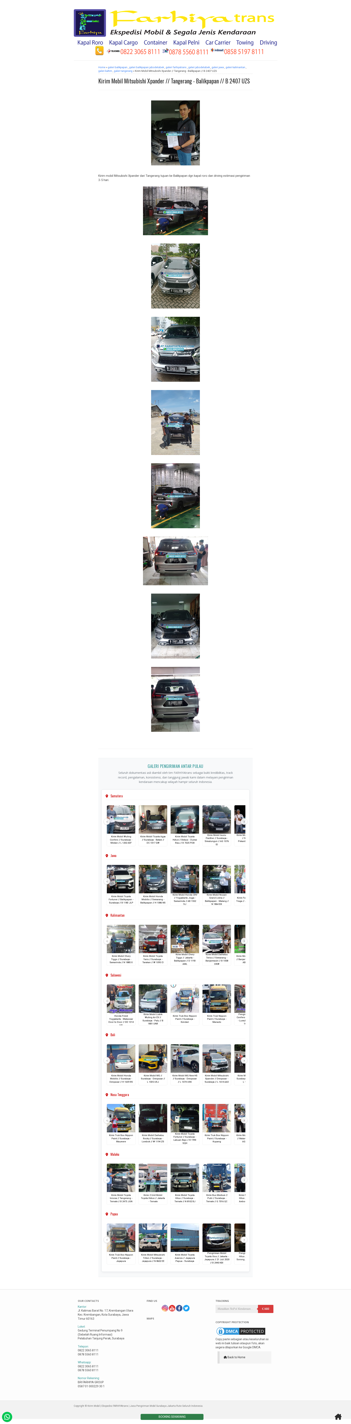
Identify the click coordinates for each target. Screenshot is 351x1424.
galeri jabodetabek (199, 67)
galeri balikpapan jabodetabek (146, 67)
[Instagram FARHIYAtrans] (165, 1310)
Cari (265, 1308)
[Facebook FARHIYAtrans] (179, 1310)
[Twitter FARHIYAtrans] (186, 1310)
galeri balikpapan (117, 67)
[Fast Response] (7, 1417)
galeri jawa (218, 67)
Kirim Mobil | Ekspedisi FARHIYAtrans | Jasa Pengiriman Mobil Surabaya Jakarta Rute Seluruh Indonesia (145, 1406)
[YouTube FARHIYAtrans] (172, 1310)
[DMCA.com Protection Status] (241, 1335)
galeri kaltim (105, 70)
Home (101, 67)
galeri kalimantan (235, 67)
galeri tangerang (123, 70)
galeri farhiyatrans (176, 67)
